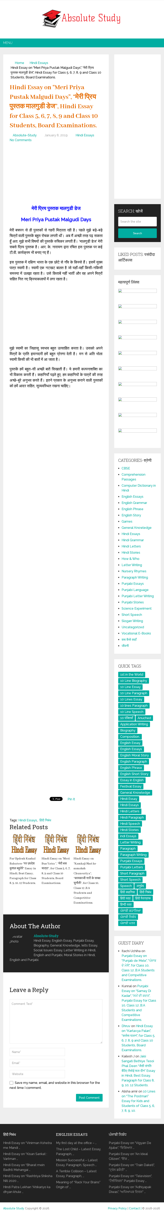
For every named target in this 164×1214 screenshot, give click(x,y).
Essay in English (132, 780)
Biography (127, 730)
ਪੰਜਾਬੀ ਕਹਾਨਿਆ (130, 911)
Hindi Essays (39, 63)
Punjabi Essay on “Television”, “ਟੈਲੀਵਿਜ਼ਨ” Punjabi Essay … (130, 1178)
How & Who (130, 559)
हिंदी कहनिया (127, 892)
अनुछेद (140, 886)
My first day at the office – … (76, 1143)
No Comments (21, 140)
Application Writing (134, 724)
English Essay (130, 743)
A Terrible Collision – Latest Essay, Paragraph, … (76, 1173)
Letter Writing (132, 565)
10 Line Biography (133, 681)
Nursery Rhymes (134, 571)
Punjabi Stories (133, 602)
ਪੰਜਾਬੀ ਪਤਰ (127, 923)
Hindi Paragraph (132, 817)
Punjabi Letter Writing (138, 596)
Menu (7, 43)
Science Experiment (137, 608)
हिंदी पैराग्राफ (143, 898)
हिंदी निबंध (45, 820)
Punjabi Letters (131, 867)
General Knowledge (137, 528)
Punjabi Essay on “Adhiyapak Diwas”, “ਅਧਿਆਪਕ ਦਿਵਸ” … (130, 1189)
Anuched (144, 718)
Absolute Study (13, 1208)
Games (127, 521)
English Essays (132, 497)
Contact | (135, 1208)
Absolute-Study (25, 135)
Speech (126, 886)
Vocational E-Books (136, 633)
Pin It (71, 799)
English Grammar (134, 503)
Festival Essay (130, 786)
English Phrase (132, 509)
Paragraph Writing (135, 577)
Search (137, 233)
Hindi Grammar (133, 540)
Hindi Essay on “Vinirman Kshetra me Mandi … (27, 1145)
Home (19, 63)
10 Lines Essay (131, 699)
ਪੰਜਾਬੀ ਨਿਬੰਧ (128, 917)
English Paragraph (133, 761)
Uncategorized (133, 627)
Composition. (130, 737)
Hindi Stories (131, 552)
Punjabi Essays (133, 584)
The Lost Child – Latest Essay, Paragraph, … (78, 1151)
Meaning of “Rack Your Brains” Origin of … (78, 1184)
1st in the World (131, 674)
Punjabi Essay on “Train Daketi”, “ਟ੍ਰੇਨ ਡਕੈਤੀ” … (132, 1167)
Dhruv (126, 1026)
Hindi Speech (130, 824)
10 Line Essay (130, 687)
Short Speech (132, 615)
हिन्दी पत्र (126, 904)
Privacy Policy (117, 1208)
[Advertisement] (56, 175)
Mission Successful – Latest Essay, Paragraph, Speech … (77, 1162)
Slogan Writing (132, 621)
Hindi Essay (128, 799)
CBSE (126, 468)
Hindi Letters (131, 546)
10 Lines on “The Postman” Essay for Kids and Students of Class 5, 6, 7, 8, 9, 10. (138, 1101)
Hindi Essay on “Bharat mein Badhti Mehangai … (24, 1167)
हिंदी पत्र (125, 898)
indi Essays (128, 836)
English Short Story (134, 774)
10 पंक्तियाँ (126, 718)
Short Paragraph (132, 873)
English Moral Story (134, 755)
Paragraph (128, 848)
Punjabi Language (135, 590)
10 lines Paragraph (134, 705)
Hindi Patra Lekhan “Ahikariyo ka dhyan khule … (26, 1189)
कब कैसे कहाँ (129, 639)
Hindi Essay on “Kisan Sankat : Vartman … (25, 1156)
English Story (131, 515)
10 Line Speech (131, 712)
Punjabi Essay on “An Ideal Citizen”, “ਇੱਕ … (128, 1156)
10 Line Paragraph (133, 693)
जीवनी (125, 646)
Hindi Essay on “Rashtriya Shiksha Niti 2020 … (27, 1178)
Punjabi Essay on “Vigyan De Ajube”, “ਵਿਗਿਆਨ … (130, 1145)
